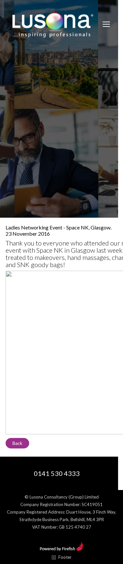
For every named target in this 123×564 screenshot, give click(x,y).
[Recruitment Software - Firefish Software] (61, 549)
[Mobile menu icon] (106, 24)
